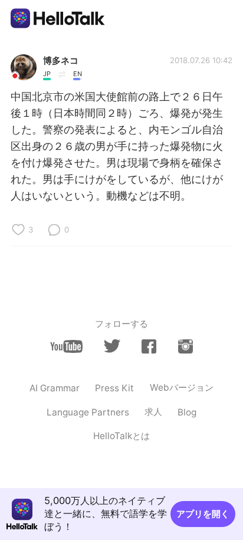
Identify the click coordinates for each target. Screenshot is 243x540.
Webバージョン (182, 387)
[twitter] (112, 346)
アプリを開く (202, 513)
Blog (187, 412)
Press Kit (114, 388)
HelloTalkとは (121, 435)
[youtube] (66, 346)
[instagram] (185, 346)
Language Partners (88, 412)
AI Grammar (54, 388)
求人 (153, 411)
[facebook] (149, 346)
